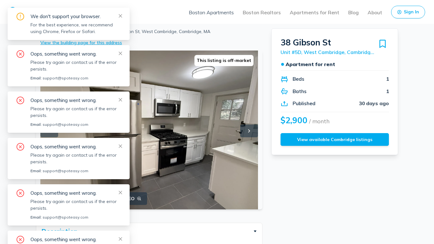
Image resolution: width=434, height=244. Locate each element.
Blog (353, 12)
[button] (149, 231)
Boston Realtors (262, 12)
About (375, 12)
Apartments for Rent (314, 12)
